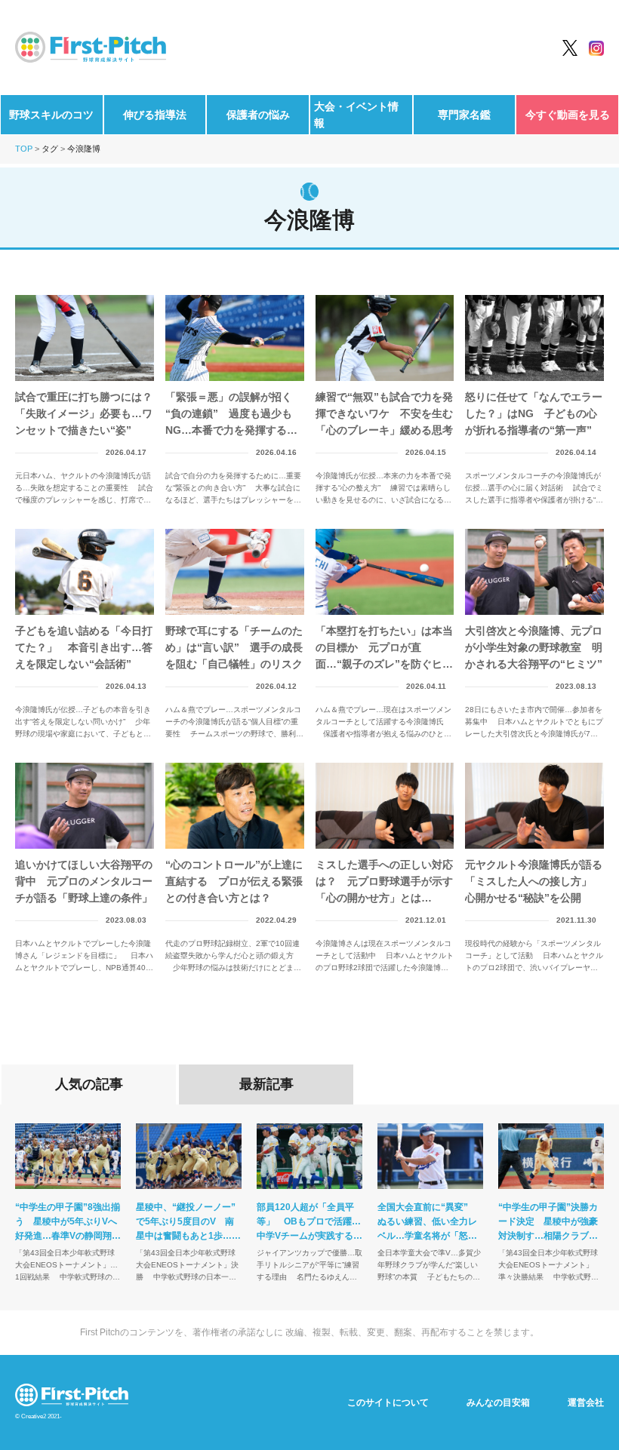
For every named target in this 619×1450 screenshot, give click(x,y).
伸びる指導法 (154, 115)
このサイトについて (388, 1402)
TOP (23, 148)
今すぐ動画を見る (567, 115)
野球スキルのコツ (51, 115)
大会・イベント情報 (356, 114)
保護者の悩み (258, 115)
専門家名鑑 (464, 115)
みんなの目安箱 (498, 1402)
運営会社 (586, 1402)
